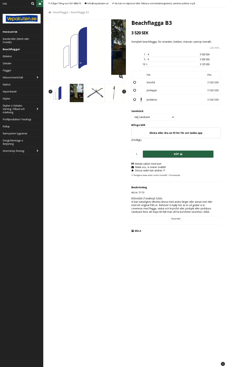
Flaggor (7, 70)
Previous (50, 92)
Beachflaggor (11, 49)
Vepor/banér (10, 91)
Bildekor (7, 56)
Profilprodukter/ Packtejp (17, 119)
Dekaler (7, 63)
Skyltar (6, 98)
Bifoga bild (138, 125)
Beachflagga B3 (80, 12)
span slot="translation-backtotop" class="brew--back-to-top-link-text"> (223, 364)
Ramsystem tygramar (15, 133)
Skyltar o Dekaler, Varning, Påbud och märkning (14, 109)
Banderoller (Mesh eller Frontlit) (16, 40)
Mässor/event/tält (13, 77)
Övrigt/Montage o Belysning (13, 142)
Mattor (7, 84)
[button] (39, 3)
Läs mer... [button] (215, 47)
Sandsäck (137, 111)
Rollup (6, 126)
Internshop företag (13, 151)
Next (124, 92)
